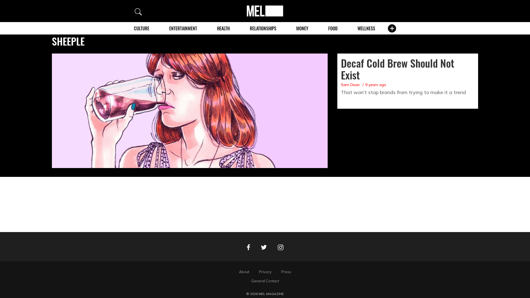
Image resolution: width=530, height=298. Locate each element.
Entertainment (183, 28)
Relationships (263, 28)
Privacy (265, 272)
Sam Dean (350, 84)
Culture (141, 28)
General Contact (265, 281)
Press (286, 272)
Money (302, 28)
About (244, 272)
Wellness (366, 28)
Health (223, 28)
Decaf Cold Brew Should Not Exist (397, 69)
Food (333, 28)
